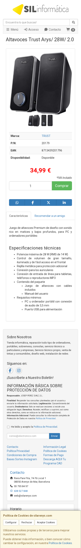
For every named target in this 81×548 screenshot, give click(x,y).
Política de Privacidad (46, 418)
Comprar (62, 186)
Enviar (54, 436)
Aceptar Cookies (46, 522)
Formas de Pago (53, 455)
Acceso (33, 29)
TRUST (46, 135)
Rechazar (26, 522)
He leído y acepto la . (34, 426)
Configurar (11, 522)
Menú (14, 29)
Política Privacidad (18, 451)
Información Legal (54, 446)
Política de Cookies (60, 543)
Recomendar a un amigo (50, 215)
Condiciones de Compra (21, 455)
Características (18, 215)
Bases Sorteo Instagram (22, 459)
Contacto (54, 29)
